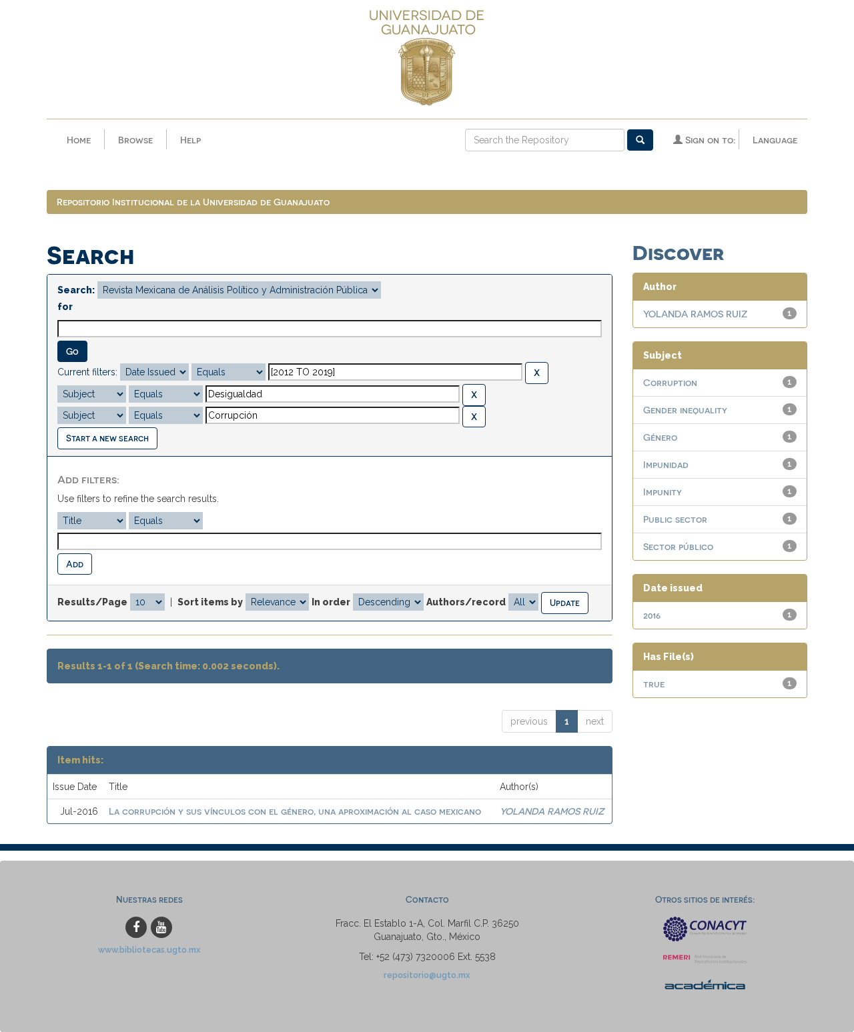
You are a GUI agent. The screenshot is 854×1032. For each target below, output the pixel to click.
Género (660, 437)
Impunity (662, 491)
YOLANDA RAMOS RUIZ (552, 811)
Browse (135, 139)
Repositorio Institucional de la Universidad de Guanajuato (193, 201)
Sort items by (210, 602)
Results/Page (92, 602)
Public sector (675, 519)
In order (331, 602)
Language (775, 139)
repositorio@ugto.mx (427, 975)
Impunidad (666, 464)
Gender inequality (685, 409)
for (65, 306)
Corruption (670, 382)
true (654, 683)
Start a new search (107, 438)
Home (79, 139)
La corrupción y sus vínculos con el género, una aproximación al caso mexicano (295, 811)
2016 (652, 615)
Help (190, 139)
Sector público (678, 546)
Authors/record (466, 602)
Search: (76, 290)
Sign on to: (709, 139)
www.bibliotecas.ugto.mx (149, 950)
